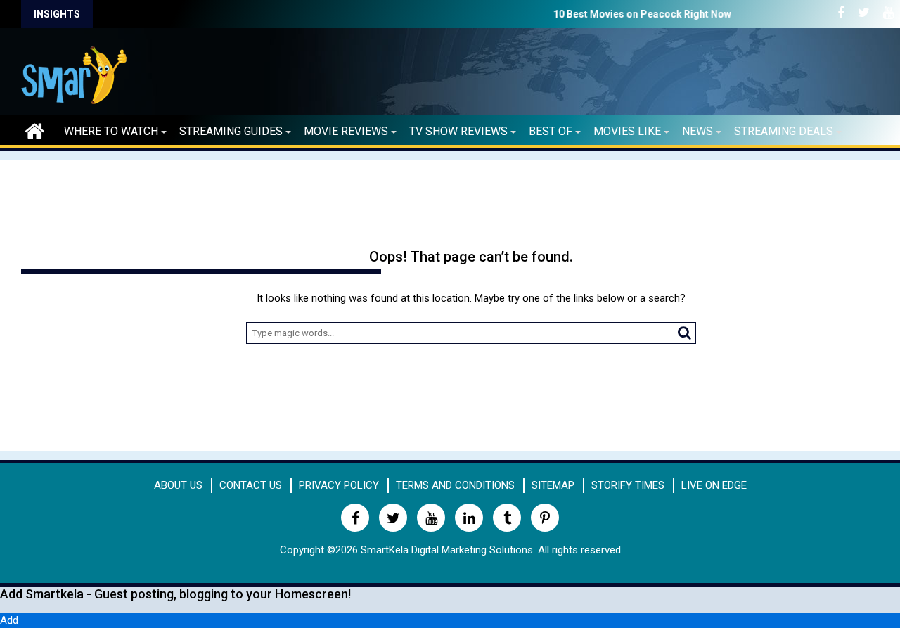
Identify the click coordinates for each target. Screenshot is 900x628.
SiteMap (553, 485)
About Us (178, 485)
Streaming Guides (231, 131)
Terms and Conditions (455, 485)
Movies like (627, 131)
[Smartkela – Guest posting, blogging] (34, 129)
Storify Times (627, 485)
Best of (550, 131)
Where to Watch (111, 131)
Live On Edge (714, 485)
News (697, 131)
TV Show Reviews (458, 131)
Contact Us (250, 485)
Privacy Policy (339, 485)
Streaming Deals (783, 131)
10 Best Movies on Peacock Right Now (594, 14)
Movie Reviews (346, 131)
